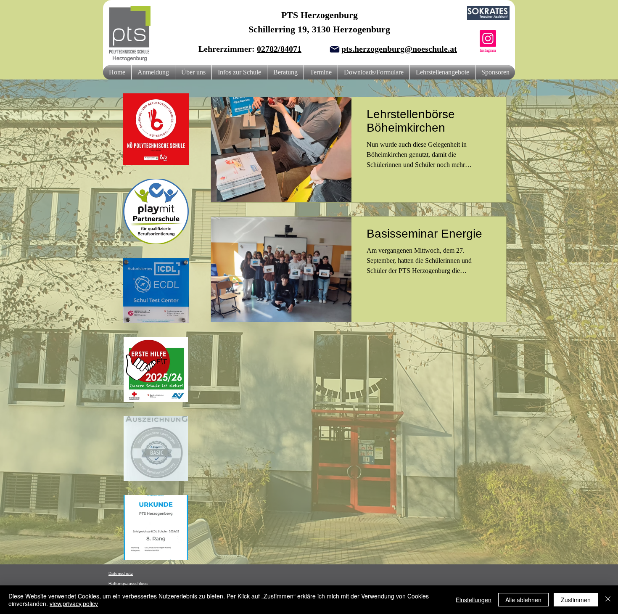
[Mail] (334, 49)
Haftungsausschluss (128, 583)
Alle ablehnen (523, 599)
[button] (193, 72)
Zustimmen (576, 599)
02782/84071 (279, 48)
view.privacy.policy (74, 603)
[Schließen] (608, 599)
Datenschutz (120, 573)
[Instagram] (488, 38)
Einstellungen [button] (473, 599)
